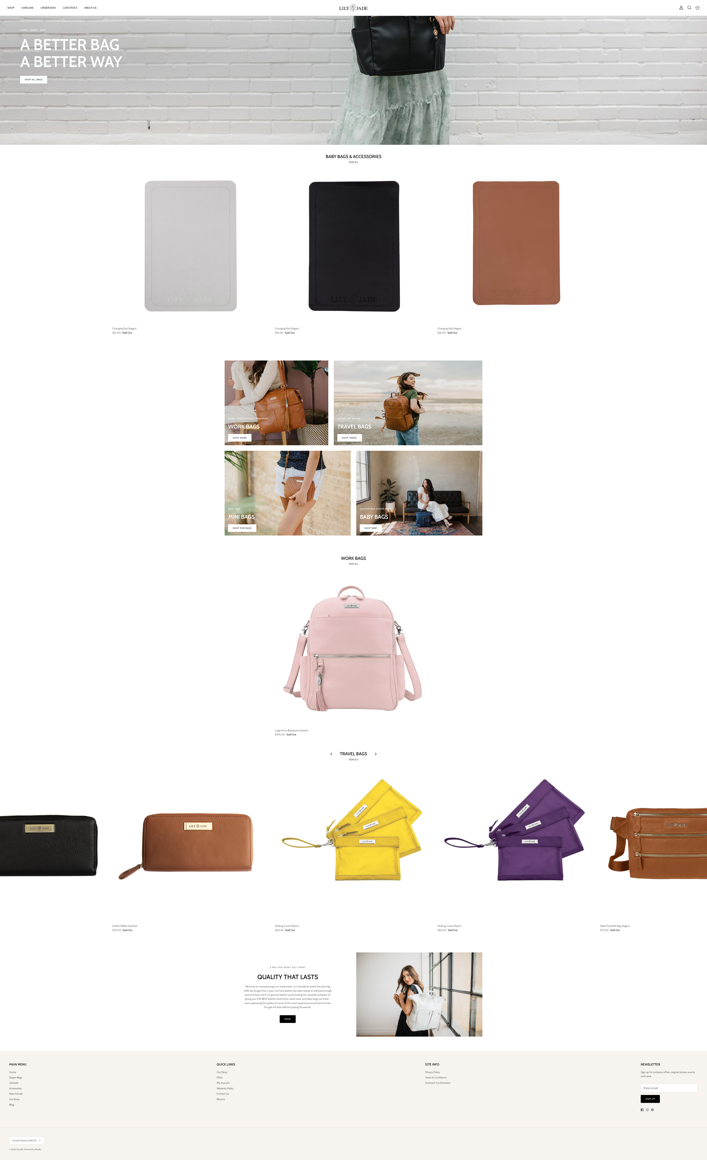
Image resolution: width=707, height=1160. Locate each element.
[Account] (680, 8)
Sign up (650, 1098)
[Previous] (7, 80)
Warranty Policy (225, 1088)
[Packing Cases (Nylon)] (353, 843)
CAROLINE (27, 7)
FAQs (220, 1077)
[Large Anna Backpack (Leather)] (353, 648)
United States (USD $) (24, 1140)
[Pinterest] (652, 1109)
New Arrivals (16, 1093)
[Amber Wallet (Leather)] (190, 843)
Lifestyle (13, 1082)
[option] (353, 80)
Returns (221, 1099)
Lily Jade (19, 1149)
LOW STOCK (70, 7)
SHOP (10, 7)
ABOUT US (90, 7)
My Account (223, 1082)
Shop (287, 1019)
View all (353, 162)
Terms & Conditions (435, 1077)
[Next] (699, 80)
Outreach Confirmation (438, 1082)
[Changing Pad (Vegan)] (190, 246)
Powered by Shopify (32, 1149)
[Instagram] (647, 1109)
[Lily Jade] (353, 8)
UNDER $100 (48, 7)
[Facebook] (642, 1109)
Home (12, 1072)
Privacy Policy (432, 1072)
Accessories (15, 1088)
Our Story (14, 1099)
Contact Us (223, 1093)
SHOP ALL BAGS (34, 79)
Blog (11, 1104)
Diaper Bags (15, 1077)
